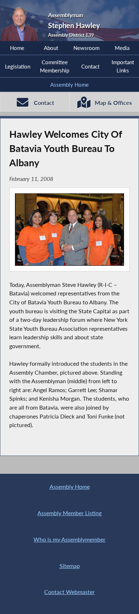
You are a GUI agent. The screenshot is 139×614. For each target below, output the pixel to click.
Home (17, 48)
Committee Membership (54, 66)
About (51, 48)
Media (122, 48)
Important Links (123, 66)
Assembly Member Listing (69, 512)
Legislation (17, 66)
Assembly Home (69, 84)
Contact (90, 66)
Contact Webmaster (69, 591)
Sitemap (70, 565)
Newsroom (86, 48)
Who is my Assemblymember (69, 539)
